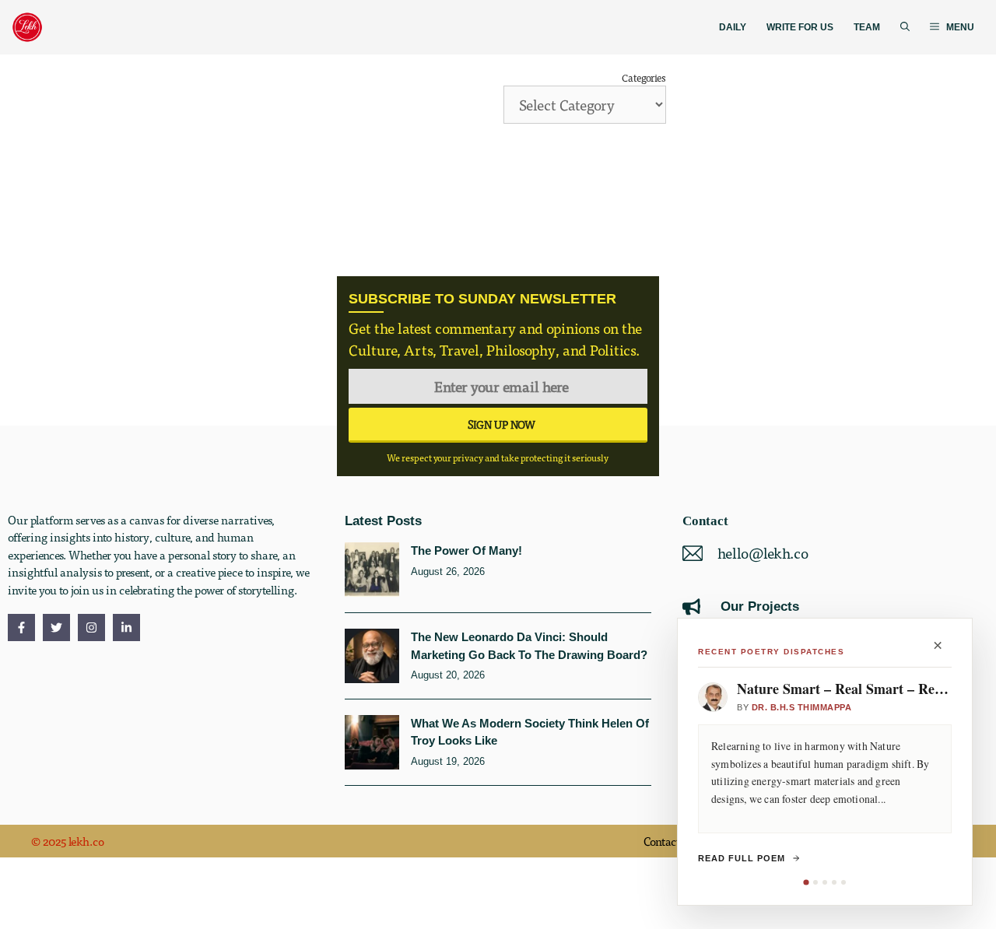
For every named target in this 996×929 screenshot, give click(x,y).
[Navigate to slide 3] (824, 882)
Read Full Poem (741, 858)
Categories (644, 77)
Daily (732, 27)
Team (867, 27)
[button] (905, 27)
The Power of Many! (466, 550)
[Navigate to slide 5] (843, 882)
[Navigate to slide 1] (805, 882)
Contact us (669, 841)
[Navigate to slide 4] (834, 882)
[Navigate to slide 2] (815, 882)
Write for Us (799, 27)
